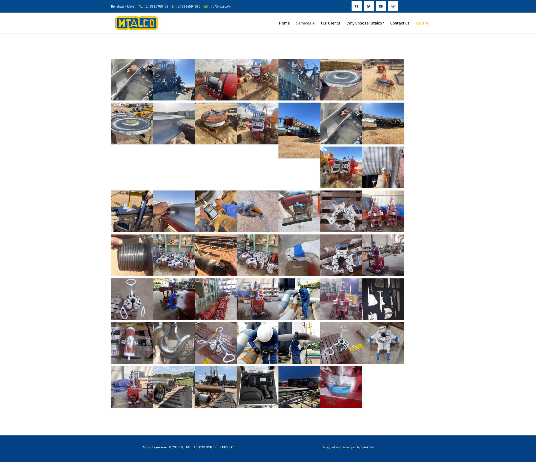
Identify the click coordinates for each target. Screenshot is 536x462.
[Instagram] (393, 6)
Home (284, 23)
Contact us (400, 23)
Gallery (422, 23)
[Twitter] (369, 6)
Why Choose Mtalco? (365, 23)
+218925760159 (156, 6)
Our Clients (330, 23)
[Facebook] (357, 6)
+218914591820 (188, 6)
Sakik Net (368, 447)
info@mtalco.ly (220, 6)
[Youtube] (381, 6)
